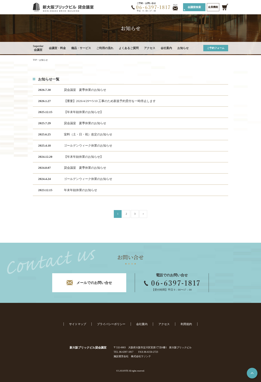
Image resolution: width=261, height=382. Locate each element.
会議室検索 (194, 7)
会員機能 (213, 7)
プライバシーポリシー (111, 324)
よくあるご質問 (129, 48)
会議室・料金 (57, 48)
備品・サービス (81, 48)
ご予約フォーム (215, 48)
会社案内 (166, 48)
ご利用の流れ (104, 48)
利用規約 (186, 324)
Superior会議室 (38, 48)
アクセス (149, 48)
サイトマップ (77, 324)
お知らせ (183, 48)
